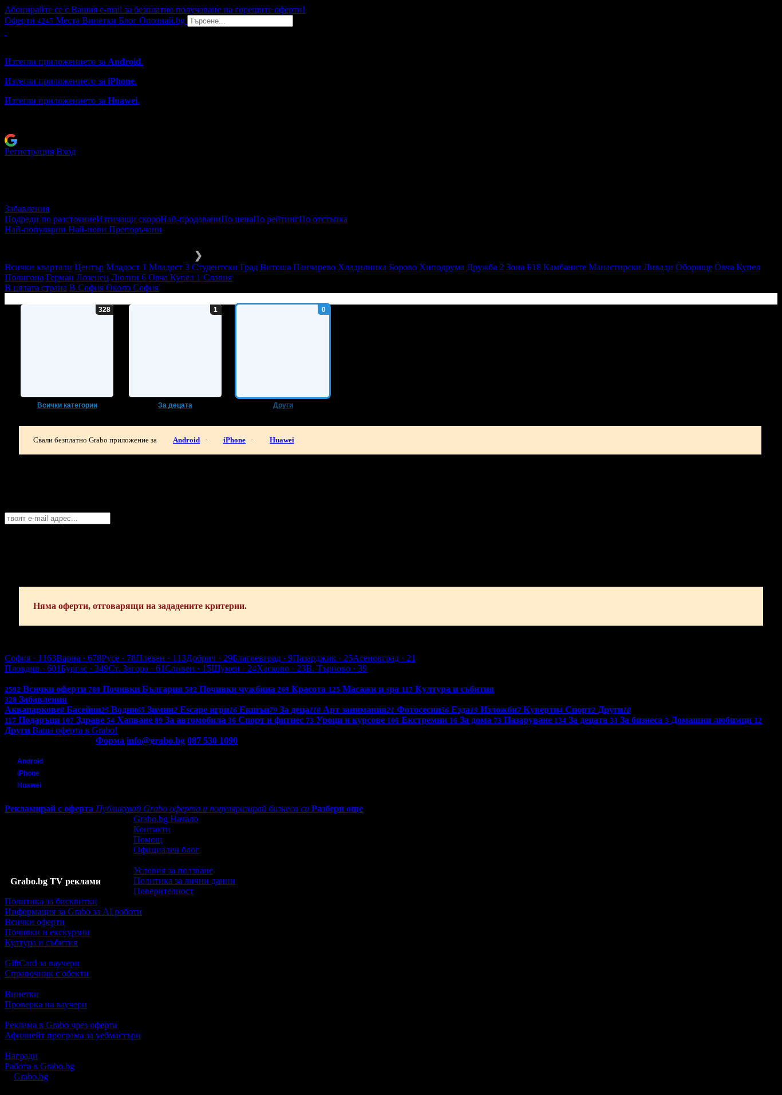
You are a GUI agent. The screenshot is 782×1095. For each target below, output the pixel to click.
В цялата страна (36, 287)
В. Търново (336, 668)
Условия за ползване (173, 870)
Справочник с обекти (47, 973)
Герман (60, 277)
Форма (110, 740)
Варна (78, 658)
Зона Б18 (523, 267)
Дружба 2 (485, 267)
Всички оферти (35, 922)
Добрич (209, 658)
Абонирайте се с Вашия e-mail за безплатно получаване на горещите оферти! (155, 9)
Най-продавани (190, 219)
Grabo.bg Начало (165, 819)
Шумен (233, 668)
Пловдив (33, 668)
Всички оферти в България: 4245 (69, 678)
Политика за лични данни (184, 881)
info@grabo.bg (156, 740)
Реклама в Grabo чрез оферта (61, 1025)
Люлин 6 (128, 277)
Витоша (275, 267)
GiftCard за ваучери (42, 963)
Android (186, 440)
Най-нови (88, 229)
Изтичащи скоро (128, 219)
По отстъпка (323, 219)
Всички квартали (38, 267)
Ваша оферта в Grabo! (74, 730)
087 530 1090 (212, 740)
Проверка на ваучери (46, 1004)
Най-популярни (36, 229)
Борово (403, 267)
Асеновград (384, 658)
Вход (66, 151)
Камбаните (564, 267)
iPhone (234, 440)
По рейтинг (276, 219)
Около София (132, 287)
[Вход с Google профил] (391, 140)
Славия (217, 277)
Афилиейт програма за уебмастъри (73, 1035)
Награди (21, 1056)
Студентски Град (225, 267)
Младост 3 (169, 267)
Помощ (147, 839)
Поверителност (163, 891)
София (30, 658)
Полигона (24, 277)
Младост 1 (126, 267)
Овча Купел (737, 267)
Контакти (152, 829)
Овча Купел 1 (174, 277)
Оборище (694, 267)
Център (89, 267)
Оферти (29, 20)
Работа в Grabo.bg (39, 1066)
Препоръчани (135, 229)
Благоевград (262, 658)
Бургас (84, 668)
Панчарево (314, 267)
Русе (118, 658)
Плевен (161, 658)
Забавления (27, 209)
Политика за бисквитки (51, 901)
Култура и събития (41, 942)
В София (86, 287)
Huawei (282, 440)
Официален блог (166, 850)
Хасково (281, 668)
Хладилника (362, 267)
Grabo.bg (31, 1076)
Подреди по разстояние (50, 219)
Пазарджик (323, 658)
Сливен (188, 668)
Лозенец (92, 277)
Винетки (22, 994)
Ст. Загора (136, 668)
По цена (237, 219)
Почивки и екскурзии (47, 932)
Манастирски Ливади (631, 267)
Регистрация (29, 151)
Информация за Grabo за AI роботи (73, 911)
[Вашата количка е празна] (6, 32)
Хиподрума (441, 267)
